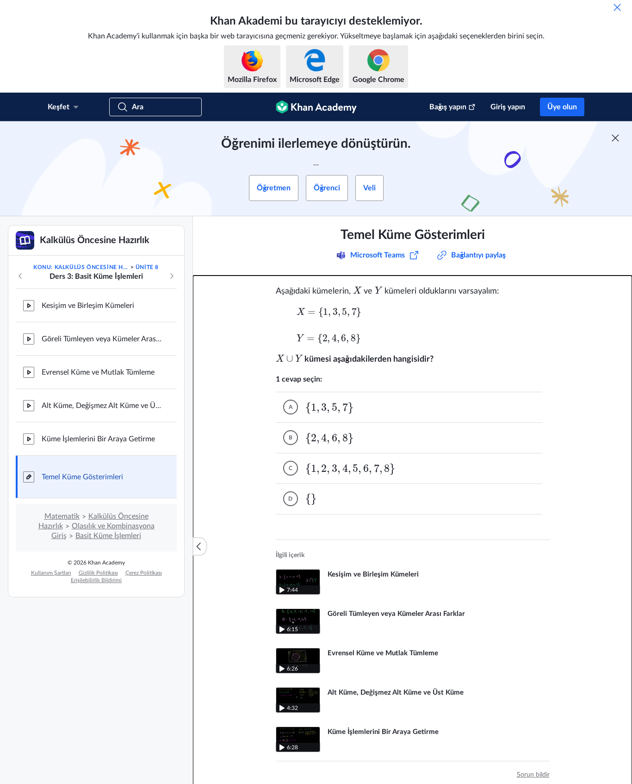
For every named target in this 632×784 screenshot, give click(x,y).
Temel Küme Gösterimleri (82, 477)
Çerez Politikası (143, 573)
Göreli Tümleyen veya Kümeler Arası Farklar (102, 339)
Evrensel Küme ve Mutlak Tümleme (98, 372)
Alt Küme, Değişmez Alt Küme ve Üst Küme (102, 405)
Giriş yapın (507, 107)
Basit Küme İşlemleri (108, 535)
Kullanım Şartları (51, 573)
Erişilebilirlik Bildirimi (96, 580)
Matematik (62, 516)
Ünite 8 (147, 267)
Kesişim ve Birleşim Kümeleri (88, 305)
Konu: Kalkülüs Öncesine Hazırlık (81, 267)
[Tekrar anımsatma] (617, 7)
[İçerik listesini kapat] (199, 546)
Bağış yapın (447, 107)
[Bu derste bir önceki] (20, 276)
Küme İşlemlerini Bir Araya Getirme (98, 439)
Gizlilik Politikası (98, 573)
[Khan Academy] (316, 107)
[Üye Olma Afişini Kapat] (615, 138)
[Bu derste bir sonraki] (171, 276)
